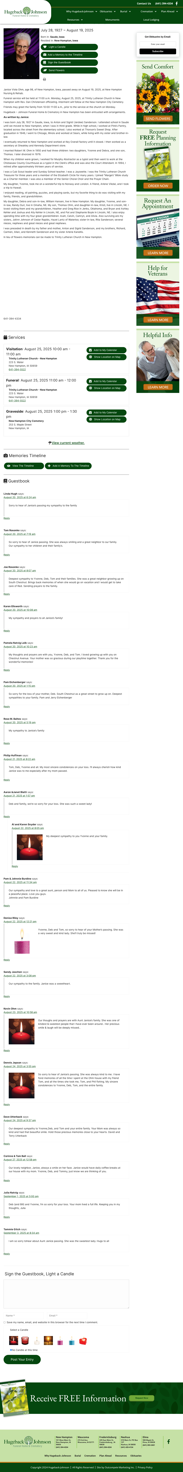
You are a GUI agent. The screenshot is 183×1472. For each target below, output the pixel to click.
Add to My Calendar (105, 350)
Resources (73, 19)
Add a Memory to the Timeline (65, 54)
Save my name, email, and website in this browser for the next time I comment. (52, 1322)
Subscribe (157, 51)
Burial (123, 11)
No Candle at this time (25, 1350)
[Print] (44, 79)
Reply (7, 518)
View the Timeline (23, 465)
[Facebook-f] (168, 1441)
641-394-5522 (17, 369)
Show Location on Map (106, 357)
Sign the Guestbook (59, 62)
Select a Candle (19, 1329)
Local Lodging (151, 19)
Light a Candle (56, 46)
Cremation (147, 11)
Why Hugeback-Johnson (80, 11)
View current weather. (68, 443)
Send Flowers (56, 70)
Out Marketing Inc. (120, 1467)
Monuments (112, 19)
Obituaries (106, 11)
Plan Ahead (167, 11)
